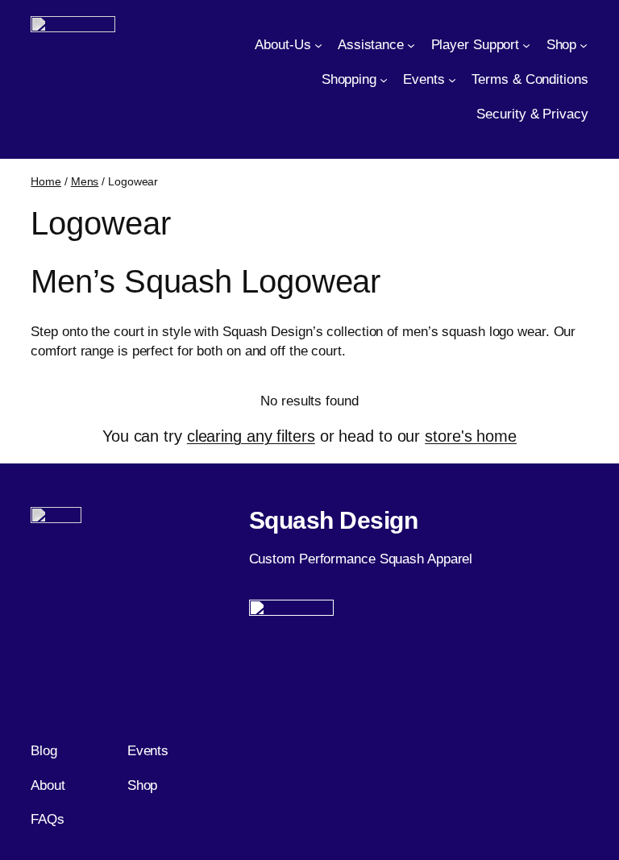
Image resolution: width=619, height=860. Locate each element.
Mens (85, 181)
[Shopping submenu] (384, 79)
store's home (471, 436)
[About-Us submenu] (318, 45)
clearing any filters (251, 436)
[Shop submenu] (584, 45)
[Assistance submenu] (411, 45)
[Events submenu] (452, 79)
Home (46, 181)
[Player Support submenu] (526, 45)
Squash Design (333, 520)
